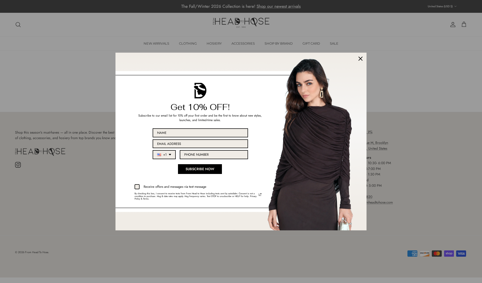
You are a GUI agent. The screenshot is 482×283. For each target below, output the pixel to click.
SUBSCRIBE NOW (200, 168)
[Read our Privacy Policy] (260, 195)
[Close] (360, 59)
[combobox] (164, 154)
